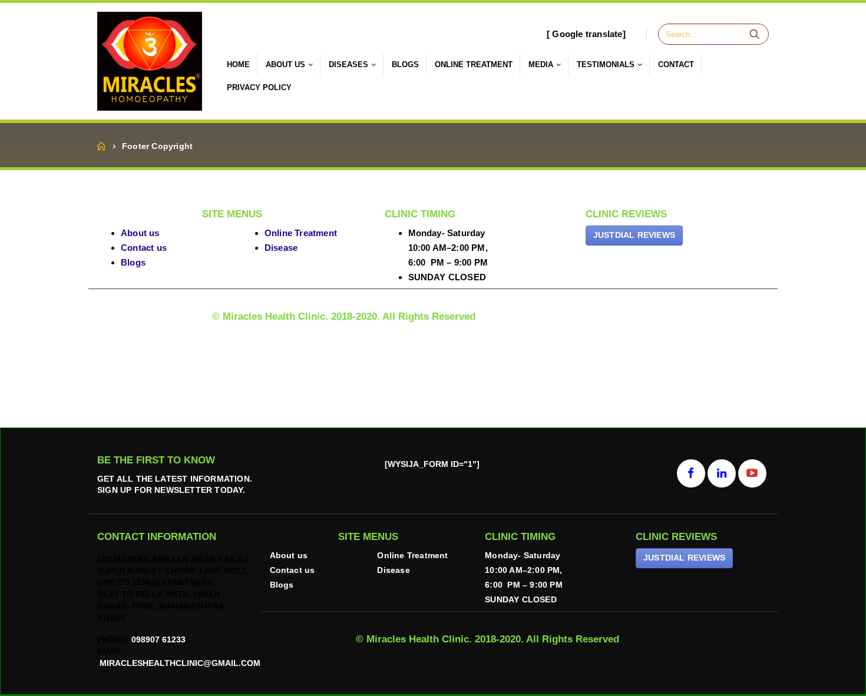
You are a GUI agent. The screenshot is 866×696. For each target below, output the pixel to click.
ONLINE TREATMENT (474, 64)
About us (140, 233)
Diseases (348, 64)
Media (540, 64)
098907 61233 (158, 639)
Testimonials (605, 64)
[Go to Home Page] (101, 146)
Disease (281, 248)
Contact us (144, 248)
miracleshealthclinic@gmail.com (178, 663)
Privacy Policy (259, 87)
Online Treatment (301, 233)
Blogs (405, 64)
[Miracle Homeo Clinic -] (149, 61)
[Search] (754, 34)
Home (238, 64)
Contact (676, 64)
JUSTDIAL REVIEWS (634, 235)
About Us (285, 64)
